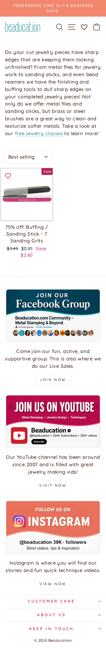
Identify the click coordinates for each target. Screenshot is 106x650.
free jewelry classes (39, 133)
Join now (53, 379)
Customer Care (51, 601)
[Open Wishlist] (84, 26)
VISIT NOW (53, 485)
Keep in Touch (51, 628)
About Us (51, 614)
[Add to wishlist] (8, 175)
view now (53, 584)
